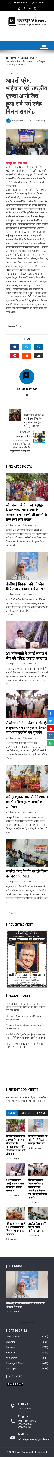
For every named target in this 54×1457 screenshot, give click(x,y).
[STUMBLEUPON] (27, 356)
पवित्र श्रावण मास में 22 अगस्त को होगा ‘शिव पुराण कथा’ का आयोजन (27, 802)
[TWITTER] (27, 347)
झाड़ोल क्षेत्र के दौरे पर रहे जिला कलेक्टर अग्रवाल (37, 1227)
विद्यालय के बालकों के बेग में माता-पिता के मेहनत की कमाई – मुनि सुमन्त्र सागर (34, 419)
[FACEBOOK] (15, 347)
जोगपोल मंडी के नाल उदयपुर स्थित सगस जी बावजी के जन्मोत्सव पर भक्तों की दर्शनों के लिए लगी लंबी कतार (25, 1007)
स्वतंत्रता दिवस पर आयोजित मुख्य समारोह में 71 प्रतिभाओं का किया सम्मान (26, 1099)
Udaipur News (12, 73)
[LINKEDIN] (39, 347)
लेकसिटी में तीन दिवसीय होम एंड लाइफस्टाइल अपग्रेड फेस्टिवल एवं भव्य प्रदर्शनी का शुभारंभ (27, 728)
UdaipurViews (15, 326)
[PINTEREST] (15, 355)
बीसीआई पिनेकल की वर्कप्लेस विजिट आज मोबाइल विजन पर (38, 1140)
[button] (21, 1323)
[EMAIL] (39, 355)
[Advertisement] (27, 1069)
